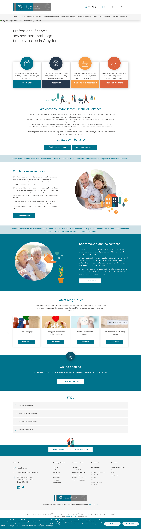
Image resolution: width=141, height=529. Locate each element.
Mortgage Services (59, 463)
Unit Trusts (94, 485)
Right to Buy (56, 475)
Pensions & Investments (51, 16)
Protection (39, 16)
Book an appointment (57, 147)
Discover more (24, 216)
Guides (113, 472)
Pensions (93, 477)
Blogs (112, 470)
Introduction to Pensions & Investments (98, 473)
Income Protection (77, 470)
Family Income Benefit (78, 480)
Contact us (123, 16)
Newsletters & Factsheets (118, 467)
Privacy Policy (115, 475)
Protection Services (79, 463)
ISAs (92, 479)
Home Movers (56, 477)
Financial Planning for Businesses (87, 16)
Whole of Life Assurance (79, 477)
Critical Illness (76, 475)
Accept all (130, 523)
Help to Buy (56, 480)
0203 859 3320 (76, 139)
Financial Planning (114, 83)
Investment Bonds (96, 482)
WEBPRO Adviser (93, 504)
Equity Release (57, 482)
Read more (26, 341)
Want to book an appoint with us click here (70, 450)
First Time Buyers (57, 470)
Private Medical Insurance (79, 472)
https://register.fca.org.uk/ (71, 516)
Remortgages (56, 472)
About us (22, 16)
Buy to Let (56, 467)
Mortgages (30, 16)
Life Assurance (76, 467)
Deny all (112, 523)
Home (15, 16)
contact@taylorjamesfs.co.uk (27, 473)
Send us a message (84, 147)
